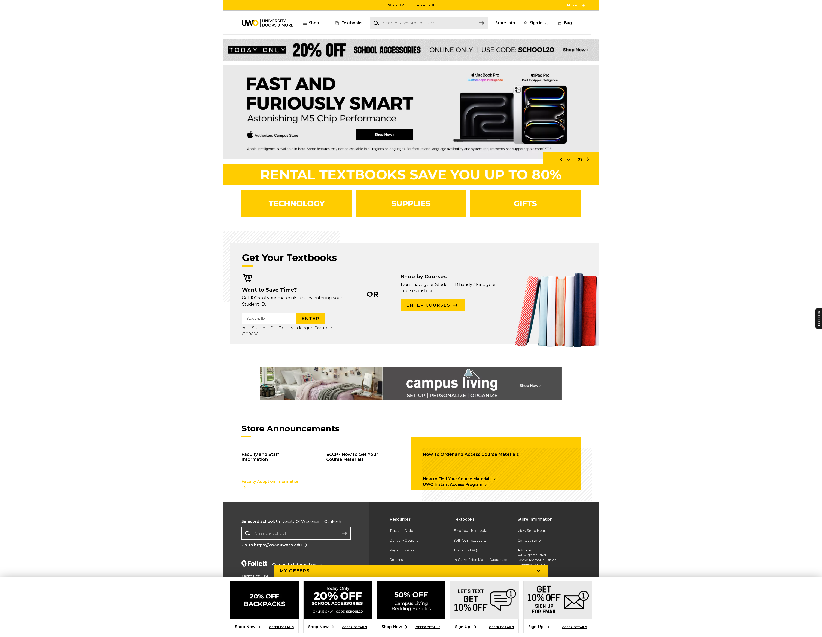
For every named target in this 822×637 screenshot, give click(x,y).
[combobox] (296, 533)
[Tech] (297, 203)
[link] (564, 23)
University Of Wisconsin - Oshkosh (291, 521)
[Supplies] (411, 203)
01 (569, 159)
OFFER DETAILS (281, 627)
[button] (411, 5)
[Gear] (525, 203)
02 (580, 159)
